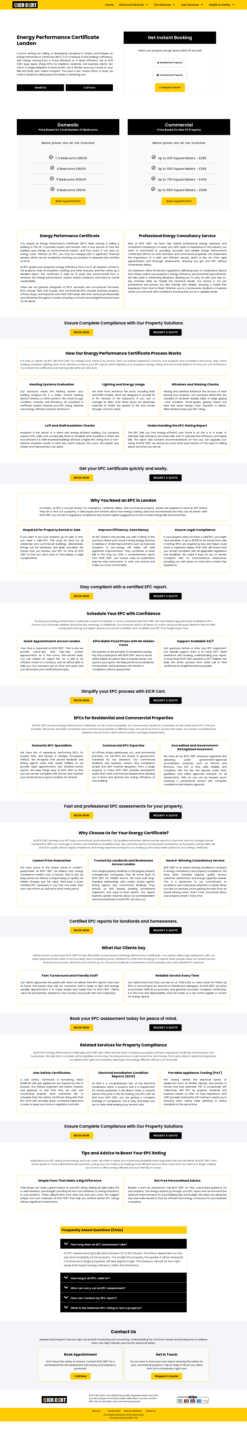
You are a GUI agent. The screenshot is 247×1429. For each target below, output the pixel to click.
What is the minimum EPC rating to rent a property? (106, 1308)
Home (109, 4)
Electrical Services (131, 4)
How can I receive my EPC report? (94, 1298)
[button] (123, 1244)
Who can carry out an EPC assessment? (98, 1288)
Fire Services (162, 4)
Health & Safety (219, 4)
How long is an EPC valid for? (90, 1278)
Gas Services (190, 4)
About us (96, 1411)
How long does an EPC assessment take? (99, 1244)
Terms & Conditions (133, 1411)
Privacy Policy (114, 1411)
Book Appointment (68, 201)
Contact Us (151, 1411)
